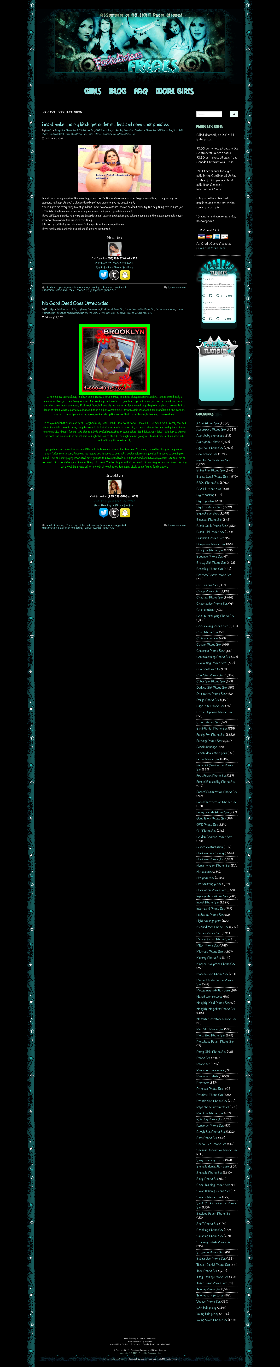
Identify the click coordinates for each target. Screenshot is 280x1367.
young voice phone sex (103, 290)
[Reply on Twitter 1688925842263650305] (204, 296)
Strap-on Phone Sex (210, 1252)
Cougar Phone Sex (208, 644)
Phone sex (203, 1064)
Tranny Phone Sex (208, 1289)
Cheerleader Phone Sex (212, 604)
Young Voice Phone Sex (124, 134)
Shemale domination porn (212, 1166)
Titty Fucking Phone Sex (212, 1277)
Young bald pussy (207, 1314)
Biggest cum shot (207, 513)
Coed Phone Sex (207, 632)
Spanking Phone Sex (209, 1230)
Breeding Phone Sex (209, 569)
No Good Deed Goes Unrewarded (75, 303)
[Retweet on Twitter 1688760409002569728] (211, 319)
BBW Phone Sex (207, 483)
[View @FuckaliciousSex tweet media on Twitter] (204, 288)
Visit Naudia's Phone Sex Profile (114, 263)
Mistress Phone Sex (209, 952)
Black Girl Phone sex (210, 532)
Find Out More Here (211, 248)
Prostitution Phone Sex (211, 1101)
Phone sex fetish (207, 1076)
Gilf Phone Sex (206, 831)
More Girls (175, 91)
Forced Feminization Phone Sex (140, 309)
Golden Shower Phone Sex (214, 837)
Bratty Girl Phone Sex (211, 563)
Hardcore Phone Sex (210, 859)
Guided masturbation (165, 309)
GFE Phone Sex (164, 130)
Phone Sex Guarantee (147, 1353)
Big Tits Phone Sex (209, 507)
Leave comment (177, 287)
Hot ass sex (204, 872)
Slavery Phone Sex (208, 1197)
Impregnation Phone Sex (212, 896)
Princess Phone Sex (209, 1089)
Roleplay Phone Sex (209, 1119)
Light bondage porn (208, 921)
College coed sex (207, 638)
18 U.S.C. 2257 (131, 1353)
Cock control (94, 309)
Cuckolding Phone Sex (123, 130)
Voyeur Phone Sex (208, 1302)
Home (121, 1353)
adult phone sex (55, 525)
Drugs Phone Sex (207, 700)
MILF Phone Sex (207, 945)
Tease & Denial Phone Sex (99, 134)
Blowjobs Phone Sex (209, 550)
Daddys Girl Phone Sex (211, 688)
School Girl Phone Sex (211, 1144)
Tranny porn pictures (210, 1295)
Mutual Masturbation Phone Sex (214, 982)
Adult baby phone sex (210, 436)
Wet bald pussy (206, 1308)
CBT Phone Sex (103, 130)
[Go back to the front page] (140, 46)
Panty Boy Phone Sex (210, 1035)
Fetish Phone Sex (207, 759)
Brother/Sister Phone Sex (214, 575)
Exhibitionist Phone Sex (112, 309)
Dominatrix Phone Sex (145, 130)
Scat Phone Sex (206, 1138)
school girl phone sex (101, 287)
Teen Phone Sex (206, 1271)
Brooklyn (49, 309)
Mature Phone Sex (208, 933)
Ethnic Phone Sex (208, 722)
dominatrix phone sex (59, 287)
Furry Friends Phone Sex (212, 812)
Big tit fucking (205, 495)
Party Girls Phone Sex (211, 1052)
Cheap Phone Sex (208, 591)
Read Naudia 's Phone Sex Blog (114, 268)
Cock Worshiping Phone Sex (215, 616)
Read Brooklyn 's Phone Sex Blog (114, 506)
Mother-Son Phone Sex (212, 974)
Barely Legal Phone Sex (212, 477)
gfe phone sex (80, 287)
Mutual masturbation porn (79, 313)
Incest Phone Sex (207, 902)
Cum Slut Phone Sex (210, 675)
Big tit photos (80, 309)
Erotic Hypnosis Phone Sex (214, 712)
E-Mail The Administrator (113, 1359)
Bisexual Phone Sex (209, 520)
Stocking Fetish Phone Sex (214, 1242)
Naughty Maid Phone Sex (213, 1003)
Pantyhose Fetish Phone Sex (215, 1042)
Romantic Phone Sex (210, 1125)
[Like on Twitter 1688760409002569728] (219, 319)
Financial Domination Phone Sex (214, 767)
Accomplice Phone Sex (211, 429)
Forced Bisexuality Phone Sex (215, 782)
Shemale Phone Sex (209, 1173)
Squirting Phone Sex (209, 1236)
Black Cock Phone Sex (211, 526)
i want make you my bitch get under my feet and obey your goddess (105, 125)
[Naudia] (114, 249)
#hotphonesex (225, 309)
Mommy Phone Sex (208, 958)
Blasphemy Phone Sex (210, 544)
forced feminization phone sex (99, 525)
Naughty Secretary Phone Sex (216, 1019)
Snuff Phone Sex (207, 1224)
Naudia (48, 130)
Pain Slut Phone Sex (209, 1029)
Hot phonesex (205, 878)
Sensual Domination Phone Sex (216, 1150)
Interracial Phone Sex (210, 909)
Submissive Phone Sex (211, 1258)
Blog (117, 91)
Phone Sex (203, 1058)
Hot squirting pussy (209, 884)
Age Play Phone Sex (209, 448)
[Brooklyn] (114, 487)
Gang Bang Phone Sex (211, 818)
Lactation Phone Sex (210, 915)
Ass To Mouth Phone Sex (213, 460)
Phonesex (202, 1082)
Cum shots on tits (208, 669)
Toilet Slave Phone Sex (211, 1283)
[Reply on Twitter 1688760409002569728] (204, 319)
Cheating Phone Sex (209, 597)
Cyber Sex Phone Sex (210, 681)
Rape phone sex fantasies (212, 1107)
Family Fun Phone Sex (210, 735)
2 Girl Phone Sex (207, 423)
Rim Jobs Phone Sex (209, 1113)
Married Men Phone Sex (212, 927)
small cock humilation (70, 528)
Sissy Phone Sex (207, 1179)
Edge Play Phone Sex (210, 706)
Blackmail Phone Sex (210, 538)
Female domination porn (211, 753)
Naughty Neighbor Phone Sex (215, 1009)
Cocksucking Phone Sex (212, 626)
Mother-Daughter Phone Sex (215, 964)
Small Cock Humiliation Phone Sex (69, 134)
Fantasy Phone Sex (209, 741)
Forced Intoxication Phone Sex (216, 802)
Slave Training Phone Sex (213, 1191)
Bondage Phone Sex (209, 556)
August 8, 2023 (209, 279)
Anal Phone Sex (206, 454)
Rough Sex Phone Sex (210, 1132)
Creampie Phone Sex (210, 651)
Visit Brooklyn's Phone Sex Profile (114, 501)
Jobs (159, 1353)
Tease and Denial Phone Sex (72, 290)
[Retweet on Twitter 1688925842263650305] (211, 296)
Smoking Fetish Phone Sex (213, 1214)
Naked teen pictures (209, 997)
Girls (92, 91)
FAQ (141, 91)
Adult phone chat (65, 309)
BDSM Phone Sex (85, 130)
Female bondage (206, 747)
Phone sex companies (210, 1070)
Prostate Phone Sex (209, 1095)
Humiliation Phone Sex (211, 890)
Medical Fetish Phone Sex (213, 939)
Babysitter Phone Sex (65, 130)
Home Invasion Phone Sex (213, 865)
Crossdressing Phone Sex (213, 657)
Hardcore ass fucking (210, 853)
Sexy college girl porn (210, 1160)
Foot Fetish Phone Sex (211, 776)
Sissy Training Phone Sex (213, 1185)
